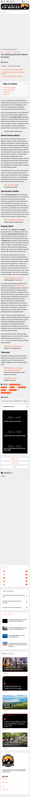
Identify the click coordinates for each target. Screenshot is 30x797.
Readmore (5, 673)
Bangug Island (7, 92)
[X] (11, 1)
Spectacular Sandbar (9, 90)
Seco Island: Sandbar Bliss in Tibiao (12, 76)
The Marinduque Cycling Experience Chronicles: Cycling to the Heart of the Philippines (17, 645)
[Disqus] (15, 499)
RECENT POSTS (7, 614)
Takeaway (6, 94)
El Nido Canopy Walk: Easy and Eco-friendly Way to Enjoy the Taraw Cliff (15, 724)
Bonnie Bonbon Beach (10, 87)
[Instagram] (4, 1)
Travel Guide (5, 789)
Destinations (5, 782)
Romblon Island (20, 285)
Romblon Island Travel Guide (12, 421)
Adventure (4, 778)
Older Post (15, 463)
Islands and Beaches (17, 51)
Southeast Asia (8, 51)
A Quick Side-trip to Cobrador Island (12, 69)
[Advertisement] (15, 31)
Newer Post (15, 458)
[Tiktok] (14, 1)
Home (2, 51)
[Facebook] (1, 1)
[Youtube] (8, 1)
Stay (3, 786)
